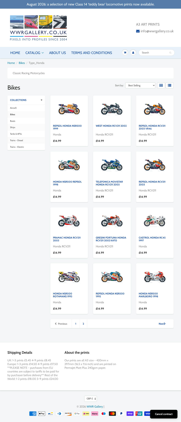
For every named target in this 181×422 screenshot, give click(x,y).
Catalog (32, 53)
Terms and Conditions (91, 53)
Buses (12, 121)
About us (57, 53)
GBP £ (90, 398)
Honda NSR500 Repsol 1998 (67, 183)
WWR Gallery (95, 406)
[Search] (170, 53)
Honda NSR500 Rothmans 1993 (62, 295)
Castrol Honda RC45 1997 (152, 239)
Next (161, 323)
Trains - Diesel (16, 140)
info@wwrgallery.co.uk (157, 31)
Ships (12, 127)
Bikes (22, 63)
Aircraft (13, 108)
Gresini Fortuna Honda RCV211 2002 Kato (111, 239)
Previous (62, 323)
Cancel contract (164, 414)
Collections (18, 100)
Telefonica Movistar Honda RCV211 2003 (109, 183)
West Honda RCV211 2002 (111, 125)
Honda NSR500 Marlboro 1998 (148, 295)
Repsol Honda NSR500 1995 (110, 295)
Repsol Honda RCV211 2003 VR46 (152, 127)
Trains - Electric (17, 147)
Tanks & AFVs (16, 133)
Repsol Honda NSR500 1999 (67, 127)
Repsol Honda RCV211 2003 (152, 183)
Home (15, 53)
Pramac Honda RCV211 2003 (67, 239)
